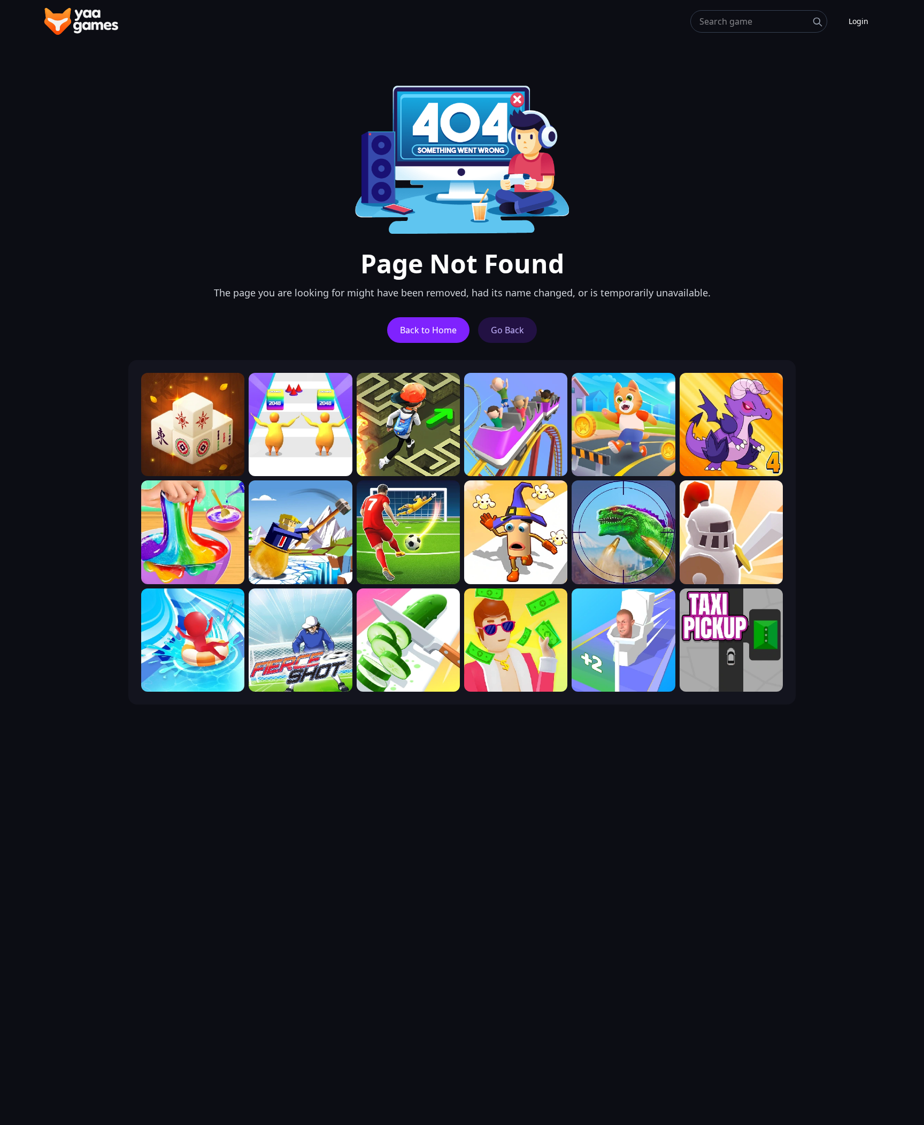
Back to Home (428, 330)
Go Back (507, 330)
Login (858, 21)
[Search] (817, 22)
